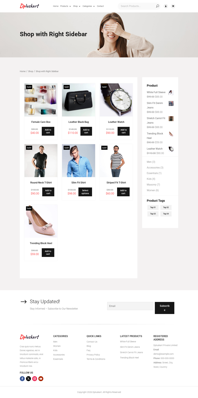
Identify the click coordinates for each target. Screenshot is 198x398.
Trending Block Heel (41, 243)
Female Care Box (40, 121)
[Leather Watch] (116, 115)
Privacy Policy (93, 354)
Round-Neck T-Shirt (41, 182)
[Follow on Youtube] (40, 378)
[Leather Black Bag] (78, 115)
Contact (100, 6)
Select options (85, 191)
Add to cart (48, 131)
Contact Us (92, 341)
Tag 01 (153, 207)
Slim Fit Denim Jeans (130, 347)
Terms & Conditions (96, 359)
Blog (89, 346)
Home (55, 6)
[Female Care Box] (40, 115)
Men (55, 341)
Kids (55, 350)
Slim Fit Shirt (78, 182)
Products (64, 6)
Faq (88, 350)
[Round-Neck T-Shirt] (40, 176)
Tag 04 (166, 214)
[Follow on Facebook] (22, 378)
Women (57, 346)
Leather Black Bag (79, 121)
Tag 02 (166, 207)
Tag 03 (153, 214)
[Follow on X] (28, 378)
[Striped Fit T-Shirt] (116, 176)
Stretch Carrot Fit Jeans (131, 352)
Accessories (59, 354)
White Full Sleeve (128, 341)
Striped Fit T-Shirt (116, 182)
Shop (75, 6)
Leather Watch (116, 121)
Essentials (58, 359)
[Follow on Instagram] (34, 378)
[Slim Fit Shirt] (78, 176)
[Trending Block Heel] (40, 237)
